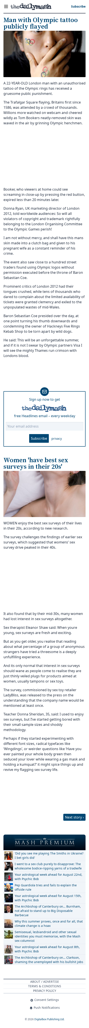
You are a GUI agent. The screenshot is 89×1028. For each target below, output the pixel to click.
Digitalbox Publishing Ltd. (49, 1019)
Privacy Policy (44, 991)
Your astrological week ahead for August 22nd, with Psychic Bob (48, 876)
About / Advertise (44, 981)
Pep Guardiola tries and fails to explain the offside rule (46, 887)
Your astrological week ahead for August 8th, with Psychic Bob (47, 949)
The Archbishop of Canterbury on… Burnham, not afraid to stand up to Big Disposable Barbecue (48, 910)
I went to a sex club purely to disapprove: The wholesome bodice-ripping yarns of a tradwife (48, 866)
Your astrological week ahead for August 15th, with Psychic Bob (48, 898)
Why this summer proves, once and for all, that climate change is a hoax (49, 923)
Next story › (74, 817)
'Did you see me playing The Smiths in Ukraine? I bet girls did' (49, 855)
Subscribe (39, 438)
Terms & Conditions (44, 986)
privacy (56, 438)
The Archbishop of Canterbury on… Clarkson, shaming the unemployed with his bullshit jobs (49, 959)
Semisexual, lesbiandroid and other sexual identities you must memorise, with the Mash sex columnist (47, 936)
